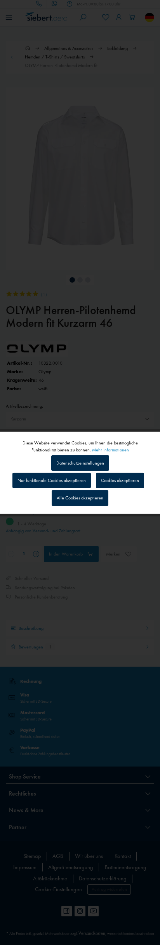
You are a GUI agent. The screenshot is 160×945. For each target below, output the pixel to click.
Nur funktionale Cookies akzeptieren (51, 480)
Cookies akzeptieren (120, 480)
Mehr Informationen (110, 449)
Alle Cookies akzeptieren (80, 498)
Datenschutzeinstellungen (80, 463)
